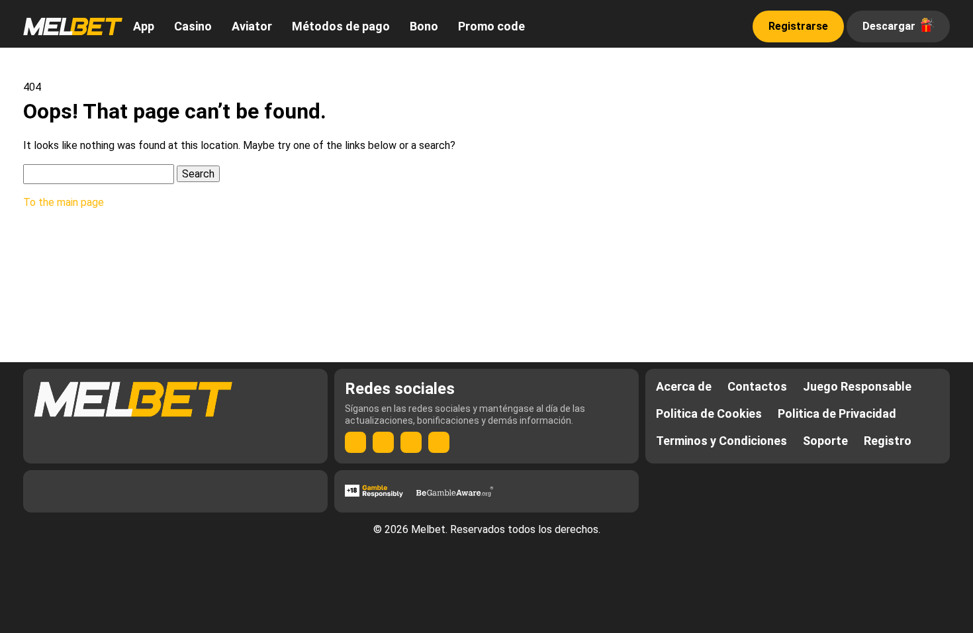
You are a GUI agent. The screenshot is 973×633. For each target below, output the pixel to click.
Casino (193, 26)
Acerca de (684, 386)
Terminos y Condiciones (721, 441)
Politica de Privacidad (837, 413)
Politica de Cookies (709, 413)
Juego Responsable (857, 386)
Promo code (491, 26)
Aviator (252, 26)
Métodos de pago (341, 26)
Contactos (757, 386)
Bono (424, 26)
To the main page (63, 202)
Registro (887, 441)
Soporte (825, 441)
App (143, 26)
